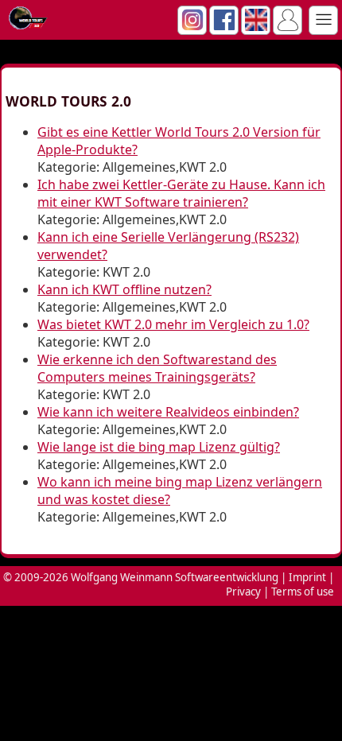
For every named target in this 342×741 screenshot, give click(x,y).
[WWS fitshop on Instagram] (192, 26)
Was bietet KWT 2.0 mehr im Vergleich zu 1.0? (173, 324)
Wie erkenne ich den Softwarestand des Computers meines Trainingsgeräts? (157, 368)
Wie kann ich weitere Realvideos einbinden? (168, 412)
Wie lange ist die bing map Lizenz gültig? (158, 447)
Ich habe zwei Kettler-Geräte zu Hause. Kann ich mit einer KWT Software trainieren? (181, 193)
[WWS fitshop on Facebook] (224, 26)
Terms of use (302, 591)
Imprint (307, 577)
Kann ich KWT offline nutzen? (124, 289)
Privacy (243, 591)
